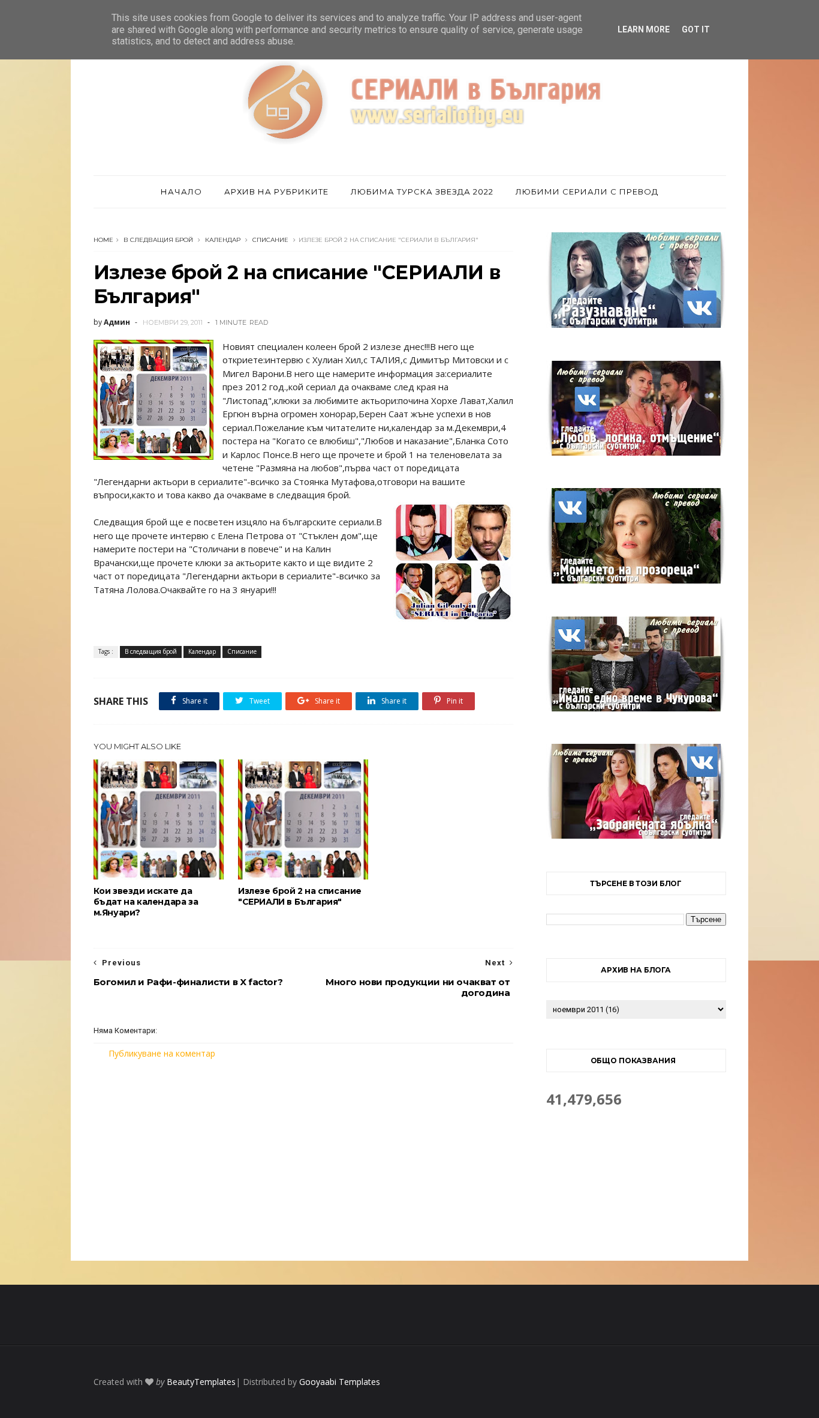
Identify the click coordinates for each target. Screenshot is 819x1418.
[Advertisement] (303, 1160)
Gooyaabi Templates (339, 1381)
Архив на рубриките (276, 191)
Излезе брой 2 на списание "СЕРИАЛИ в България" (300, 896)
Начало (181, 191)
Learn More (644, 29)
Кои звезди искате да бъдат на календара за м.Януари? (146, 901)
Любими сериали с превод (587, 191)
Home (103, 240)
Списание (270, 240)
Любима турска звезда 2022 (422, 191)
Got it (696, 29)
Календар (222, 240)
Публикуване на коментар (162, 1053)
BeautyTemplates (201, 1381)
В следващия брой (158, 240)
